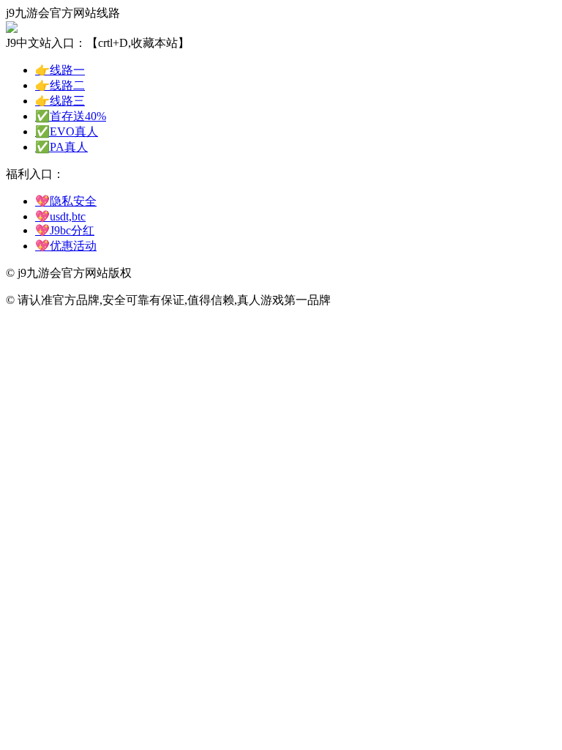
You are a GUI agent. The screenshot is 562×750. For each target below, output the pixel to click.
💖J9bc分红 (64, 230)
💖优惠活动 (66, 246)
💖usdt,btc (60, 216)
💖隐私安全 (66, 201)
